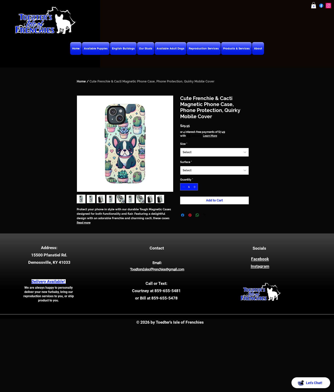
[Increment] (195, 186)
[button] (313, 5)
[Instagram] (328, 5)
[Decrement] (183, 186)
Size (183, 143)
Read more (83, 222)
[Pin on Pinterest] (190, 215)
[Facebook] (321, 5)
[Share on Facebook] (182, 215)
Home (81, 81)
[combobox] (214, 152)
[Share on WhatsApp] (197, 215)
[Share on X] (204, 215)
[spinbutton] (189, 186)
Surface (186, 162)
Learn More (210, 135)
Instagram (260, 266)
